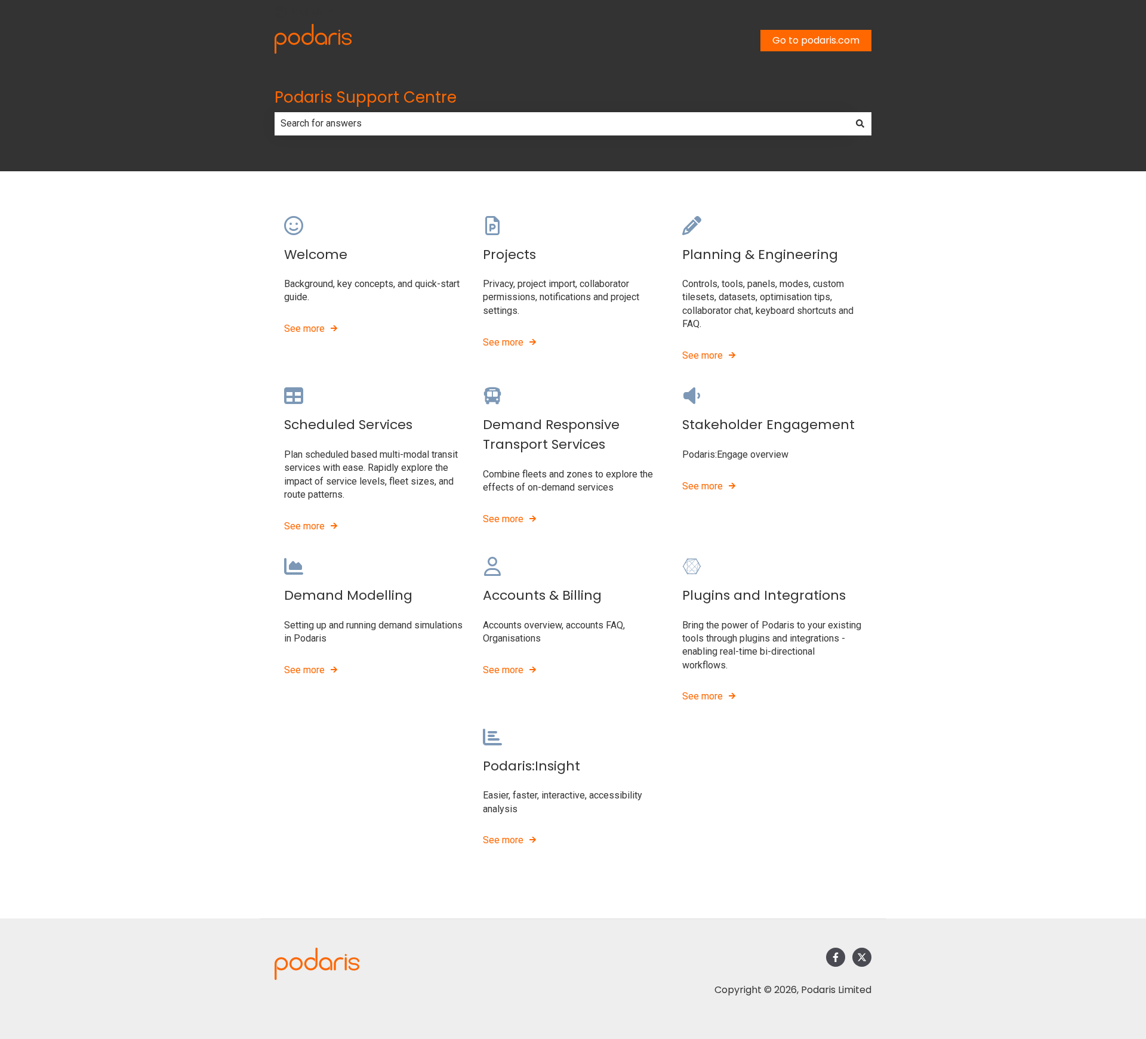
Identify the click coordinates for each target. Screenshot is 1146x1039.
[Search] (860, 123)
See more (304, 328)
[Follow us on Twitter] (861, 957)
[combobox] (562, 123)
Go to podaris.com (816, 40)
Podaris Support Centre (366, 97)
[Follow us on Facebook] (835, 957)
